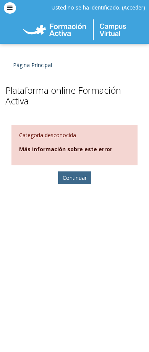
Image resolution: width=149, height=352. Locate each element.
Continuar (75, 177)
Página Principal (32, 65)
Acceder (133, 7)
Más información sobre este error (65, 149)
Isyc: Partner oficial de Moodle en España (74, 334)
